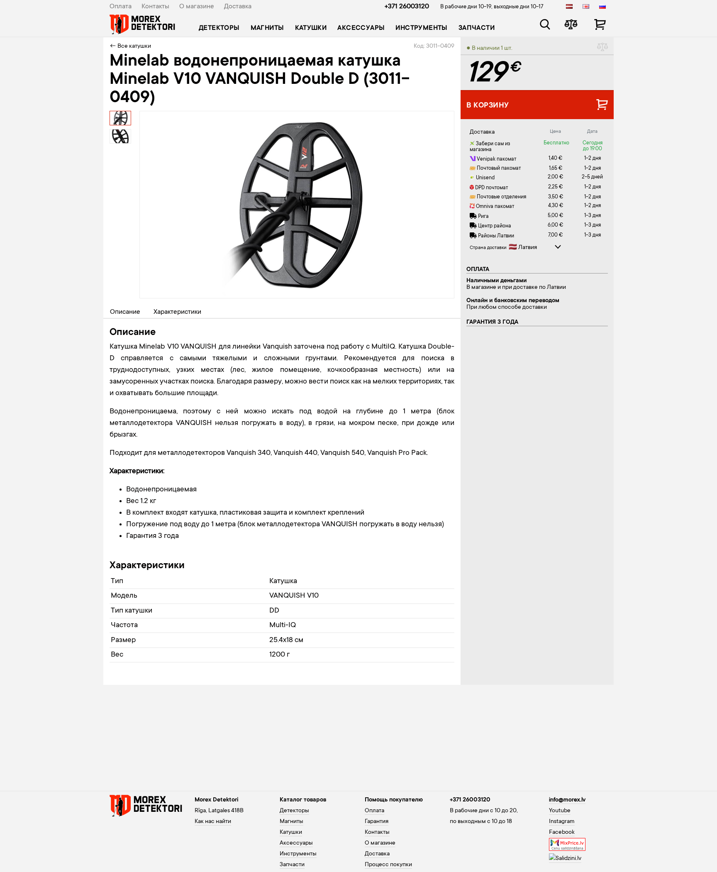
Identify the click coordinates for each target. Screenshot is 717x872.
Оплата (121, 6)
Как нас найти (213, 821)
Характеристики (177, 312)
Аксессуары (361, 28)
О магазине (196, 6)
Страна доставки (488, 248)
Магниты (267, 28)
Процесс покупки (388, 865)
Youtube (560, 811)
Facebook (562, 832)
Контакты (155, 6)
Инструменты (421, 28)
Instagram (562, 821)
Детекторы (219, 28)
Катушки (311, 28)
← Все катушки (130, 46)
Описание (125, 312)
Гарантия (376, 821)
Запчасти (476, 28)
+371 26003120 (407, 6)
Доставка (237, 6)
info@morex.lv (567, 800)
